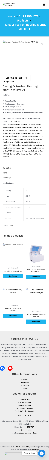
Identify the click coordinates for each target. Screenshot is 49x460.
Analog (32, 130)
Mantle (25, 154)
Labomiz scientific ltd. (16, 78)
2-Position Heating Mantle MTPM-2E (20, 127)
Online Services (24, 399)
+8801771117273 (28, 427)
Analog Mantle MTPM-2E (34, 148)
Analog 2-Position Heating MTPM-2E (17, 139)
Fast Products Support (24, 408)
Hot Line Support (24, 405)
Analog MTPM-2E (9, 151)
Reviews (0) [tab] (7, 177)
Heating (18, 151)
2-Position (10, 124)
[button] (42, 44)
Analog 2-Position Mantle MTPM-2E (20, 142)
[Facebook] (2, 368)
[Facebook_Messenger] (41, 453)
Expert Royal (34, 449)
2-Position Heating (20, 124)
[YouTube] (10, 368)
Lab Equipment (8, 81)
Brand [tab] (5, 172)
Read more (13, 276)
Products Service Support (24, 411)
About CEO (24, 385)
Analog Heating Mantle (24, 145)
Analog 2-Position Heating (18, 133)
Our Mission (24, 382)
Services (24, 379)
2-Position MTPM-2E (22, 130)
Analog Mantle (20, 148)
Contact (25, 388)
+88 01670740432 (24, 430)
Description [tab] (7, 168)
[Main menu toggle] (43, 4)
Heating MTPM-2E (16, 154)
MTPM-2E (6, 157)
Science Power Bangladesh (25, 446)
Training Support (24, 402)
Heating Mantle (27, 151)
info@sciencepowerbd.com (26, 433)
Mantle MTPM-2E (34, 154)
